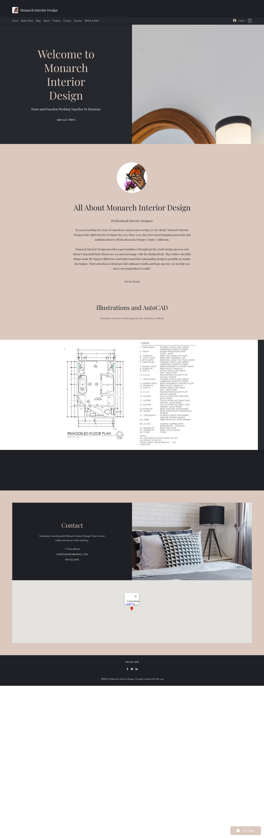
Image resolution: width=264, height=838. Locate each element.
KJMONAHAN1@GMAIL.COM (72, 554)
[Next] (251, 394)
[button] (250, 20)
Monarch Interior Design (39, 10)
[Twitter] (132, 668)
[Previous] (12, 394)
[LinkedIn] (136, 668)
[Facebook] (127, 668)
